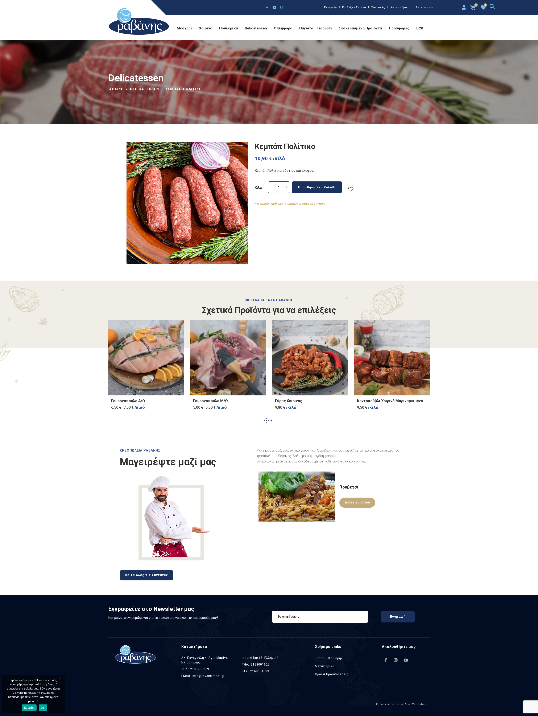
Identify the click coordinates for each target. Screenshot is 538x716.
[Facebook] (267, 7)
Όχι (43, 707)
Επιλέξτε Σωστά (354, 7)
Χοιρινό (205, 28)
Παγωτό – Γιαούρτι (315, 28)
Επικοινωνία (425, 7)
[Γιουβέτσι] (296, 496)
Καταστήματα (400, 7)
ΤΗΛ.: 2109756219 (195, 669)
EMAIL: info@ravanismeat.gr (203, 676)
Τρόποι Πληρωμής (329, 658)
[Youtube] (274, 7)
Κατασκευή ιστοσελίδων (393, 704)
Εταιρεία (330, 7)
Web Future (419, 704)
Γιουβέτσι (348, 487)
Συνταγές (378, 7)
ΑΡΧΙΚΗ (116, 89)
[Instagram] (282, 7)
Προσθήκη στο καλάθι (317, 187)
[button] (266, 420)
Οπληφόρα (283, 28)
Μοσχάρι (184, 28)
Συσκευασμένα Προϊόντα (360, 28)
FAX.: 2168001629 (255, 671)
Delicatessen (256, 28)
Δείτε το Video (357, 502)
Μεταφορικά (324, 666)
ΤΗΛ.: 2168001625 (256, 664)
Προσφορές (399, 28)
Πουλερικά (228, 28)
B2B (419, 28)
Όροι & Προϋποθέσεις (331, 674)
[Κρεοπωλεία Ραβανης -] (139, 22)
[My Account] (463, 7)
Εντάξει (29, 707)
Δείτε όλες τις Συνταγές (146, 575)
